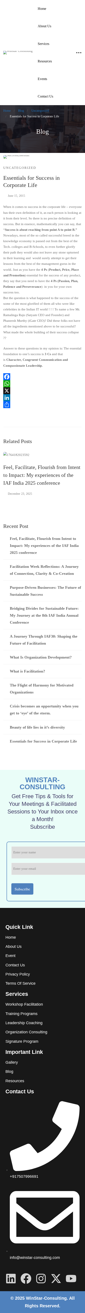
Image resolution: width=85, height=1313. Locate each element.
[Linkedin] (10, 1278)
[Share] (42, 404)
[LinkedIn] (42, 397)
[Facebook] (42, 376)
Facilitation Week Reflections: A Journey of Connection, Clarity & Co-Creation (44, 570)
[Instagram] (41, 1278)
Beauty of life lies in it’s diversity (37, 727)
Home (7, 110)
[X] (42, 390)
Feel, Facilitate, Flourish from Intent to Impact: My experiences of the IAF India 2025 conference (41, 475)
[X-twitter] (56, 1278)
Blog (21, 110)
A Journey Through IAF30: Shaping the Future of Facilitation (43, 639)
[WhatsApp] (42, 383)
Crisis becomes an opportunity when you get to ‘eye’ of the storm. (44, 709)
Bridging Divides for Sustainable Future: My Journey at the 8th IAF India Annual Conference (44, 615)
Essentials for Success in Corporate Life (43, 741)
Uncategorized (40, 110)
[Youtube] (71, 1278)
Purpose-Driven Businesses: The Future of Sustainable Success (45, 591)
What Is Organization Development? (41, 657)
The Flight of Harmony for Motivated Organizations (41, 688)
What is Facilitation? (27, 671)
